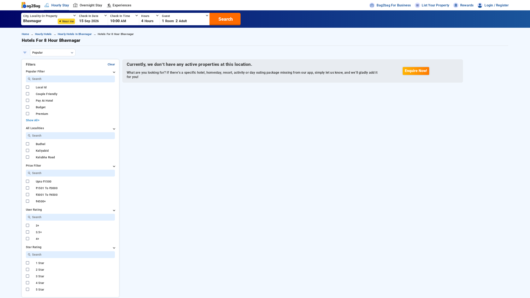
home (25, 34)
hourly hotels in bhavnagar (75, 34)
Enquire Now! (416, 71)
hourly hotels (43, 34)
